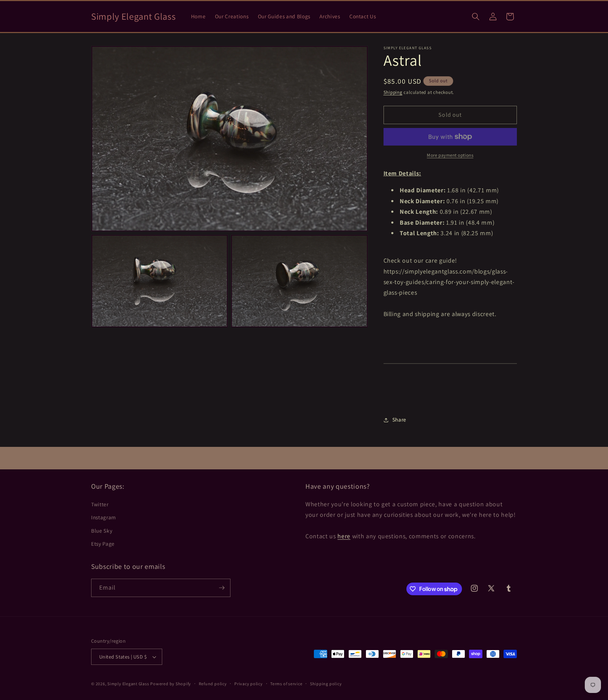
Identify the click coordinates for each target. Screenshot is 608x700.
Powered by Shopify (170, 683)
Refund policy (213, 683)
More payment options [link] (450, 155)
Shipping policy (326, 683)
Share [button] (399, 419)
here (343, 536)
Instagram (103, 517)
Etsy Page (103, 543)
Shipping (393, 92)
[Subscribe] (221, 588)
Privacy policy (248, 683)
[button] (475, 16)
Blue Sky (101, 530)
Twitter (100, 504)
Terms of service (286, 683)
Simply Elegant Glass (128, 683)
